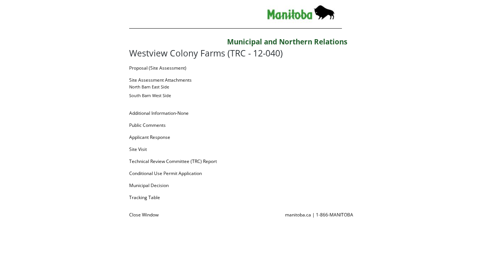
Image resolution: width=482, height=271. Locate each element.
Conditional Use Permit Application (165, 173)
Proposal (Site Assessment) (157, 68)
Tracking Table (144, 197)
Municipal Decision (149, 185)
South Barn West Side (150, 95)
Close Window (144, 215)
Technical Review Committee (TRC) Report (173, 161)
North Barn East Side (149, 87)
